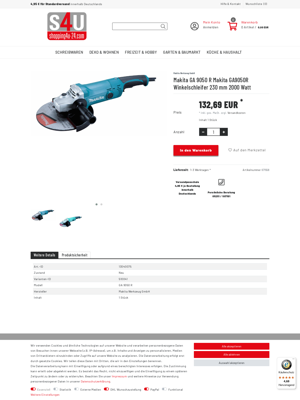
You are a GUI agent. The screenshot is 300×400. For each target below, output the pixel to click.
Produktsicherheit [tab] (75, 255)
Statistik (65, 389)
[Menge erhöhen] (224, 132)
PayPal (154, 389)
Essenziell (43, 389)
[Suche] (163, 26)
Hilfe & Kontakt (231, 4)
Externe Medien (90, 389)
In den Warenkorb (196, 150)
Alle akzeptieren (231, 346)
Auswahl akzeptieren (231, 363)
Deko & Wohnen (104, 52)
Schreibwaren (69, 52)
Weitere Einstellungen (45, 394)
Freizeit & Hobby (141, 52)
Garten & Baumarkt (182, 52)
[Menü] (293, 359)
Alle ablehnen (231, 354)
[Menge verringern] (203, 132)
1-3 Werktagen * (200, 170)
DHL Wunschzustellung (125, 389)
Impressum (119, 376)
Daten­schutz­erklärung (95, 381)
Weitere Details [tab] (44, 255)
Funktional (175, 389)
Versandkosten (237, 112)
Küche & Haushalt (224, 52)
